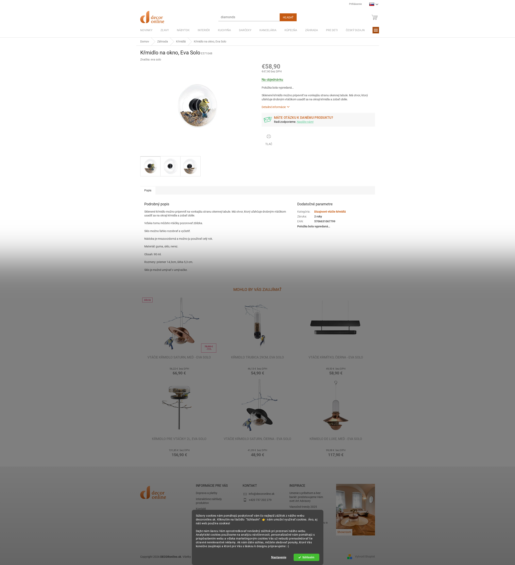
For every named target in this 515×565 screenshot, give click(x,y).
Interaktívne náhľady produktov (209, 501)
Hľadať (288, 17)
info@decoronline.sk (261, 493)
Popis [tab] (147, 190)
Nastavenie (278, 557)
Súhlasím (308, 557)
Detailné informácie (274, 107)
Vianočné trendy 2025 (303, 506)
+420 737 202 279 (260, 499)
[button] (179, 370)
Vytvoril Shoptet (365, 556)
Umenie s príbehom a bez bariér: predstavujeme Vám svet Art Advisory (306, 496)
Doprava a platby (206, 493)
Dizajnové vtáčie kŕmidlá (330, 211)
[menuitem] (146, 30)
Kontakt (201, 508)
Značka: (150, 59)
